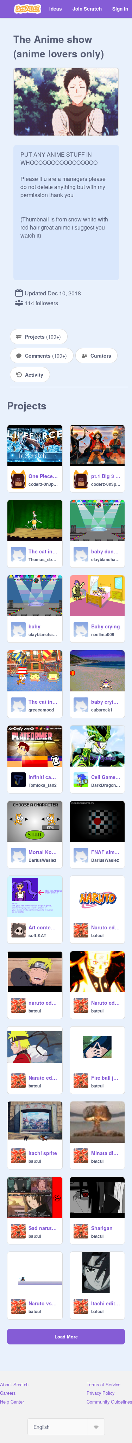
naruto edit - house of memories (43, 1002)
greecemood (41, 710)
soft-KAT (37, 935)
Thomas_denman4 (43, 559)
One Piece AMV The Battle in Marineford (43, 475)
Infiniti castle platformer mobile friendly (43, 776)
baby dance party (106, 551)
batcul (97, 935)
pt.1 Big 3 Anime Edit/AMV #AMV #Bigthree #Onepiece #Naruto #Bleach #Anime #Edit (106, 475)
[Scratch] (27, 9)
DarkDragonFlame (106, 785)
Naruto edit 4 (43, 1077)
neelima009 (102, 634)
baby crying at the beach (106, 701)
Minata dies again (106, 1152)
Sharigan (102, 1227)
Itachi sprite (43, 1152)
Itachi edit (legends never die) (106, 1303)
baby (34, 626)
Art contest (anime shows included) (43, 927)
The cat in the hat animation (43, 551)
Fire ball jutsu (106, 1077)
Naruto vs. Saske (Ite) (43, 1303)
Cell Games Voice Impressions (106, 776)
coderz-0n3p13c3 (43, 484)
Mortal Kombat (43, 851)
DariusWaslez (42, 860)
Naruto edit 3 (106, 1002)
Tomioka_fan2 (43, 785)
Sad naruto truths (43, 1227)
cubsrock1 (102, 710)
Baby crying (105, 626)
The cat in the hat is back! (43, 701)
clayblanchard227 (106, 559)
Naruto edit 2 (106, 927)
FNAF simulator (106, 851)
